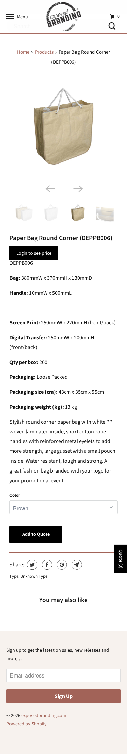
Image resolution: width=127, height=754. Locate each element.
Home (23, 52)
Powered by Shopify (26, 724)
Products (44, 52)
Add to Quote (36, 534)
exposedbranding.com (43, 715)
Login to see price (33, 253)
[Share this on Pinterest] (61, 565)
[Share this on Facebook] (46, 565)
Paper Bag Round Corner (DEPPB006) (60, 238)
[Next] (77, 188)
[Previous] (49, 188)
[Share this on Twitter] (31, 565)
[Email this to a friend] (76, 565)
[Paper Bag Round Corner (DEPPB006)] (63, 126)
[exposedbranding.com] (64, 16)
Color (14, 495)
